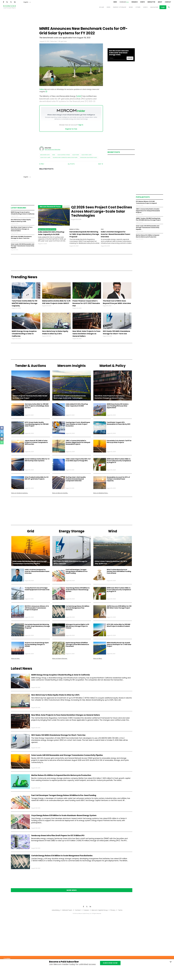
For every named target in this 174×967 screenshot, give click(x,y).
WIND (131, 7)
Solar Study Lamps (45, 157)
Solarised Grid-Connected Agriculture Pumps (65, 157)
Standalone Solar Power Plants (88, 157)
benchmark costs (45, 155)
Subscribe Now (110, 963)
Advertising (56, 910)
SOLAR (101, 7)
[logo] (9, 7)
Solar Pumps (75, 155)
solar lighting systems (63, 155)
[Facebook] (3, 2)
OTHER (138, 7)
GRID (108, 7)
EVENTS (142, 2)
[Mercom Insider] (124, 2)
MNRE (53, 155)
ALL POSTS (71, 164)
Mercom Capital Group (100, 910)
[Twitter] (11, 2)
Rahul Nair (54, 41)
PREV (42, 164)
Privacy (112, 910)
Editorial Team (67, 910)
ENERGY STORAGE (119, 7)
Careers (86, 910)
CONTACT (168, 2)
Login (163, 7)
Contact (78, 910)
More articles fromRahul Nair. (52, 149)
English (26, 2)
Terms (120, 910)
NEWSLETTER (151, 2)
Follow (41, 89)
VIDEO (145, 7)
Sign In (80, 125)
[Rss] (7, 2)
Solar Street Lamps (86, 155)
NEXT (100, 164)
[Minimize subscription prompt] (170, 961)
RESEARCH (135, 2)
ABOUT (160, 2)
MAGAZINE (154, 7)
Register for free (71, 129)
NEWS (115, 2)
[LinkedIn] (15, 2)
